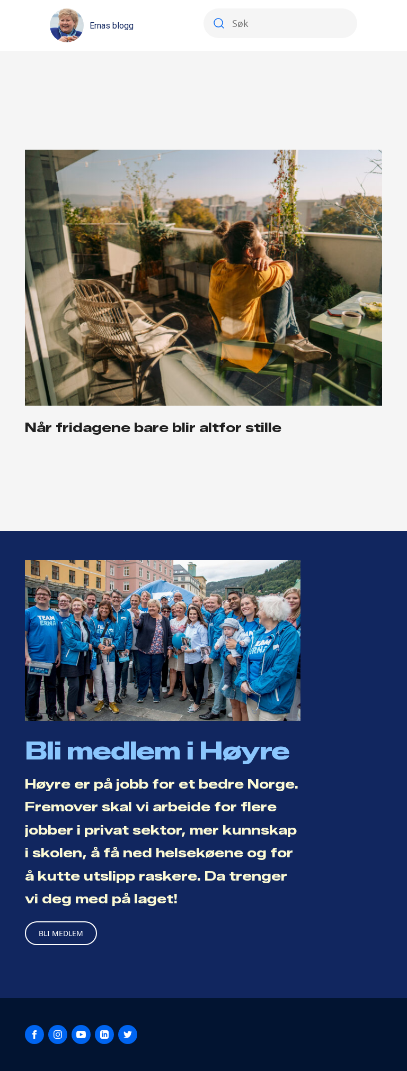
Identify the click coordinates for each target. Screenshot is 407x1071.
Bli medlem (61, 933)
